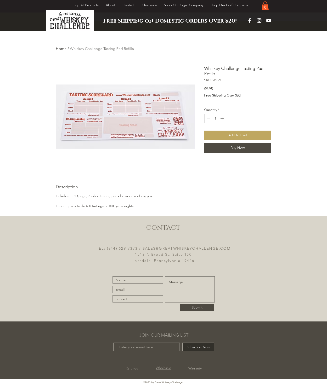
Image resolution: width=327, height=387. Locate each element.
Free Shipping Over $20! (222, 95)
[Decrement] (208, 118)
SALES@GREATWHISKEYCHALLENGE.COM (187, 248)
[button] (265, 5)
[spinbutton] (215, 118)
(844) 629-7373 (122, 248)
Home (61, 48)
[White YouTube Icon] (269, 21)
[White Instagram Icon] (259, 21)
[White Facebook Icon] (250, 21)
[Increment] (223, 118)
